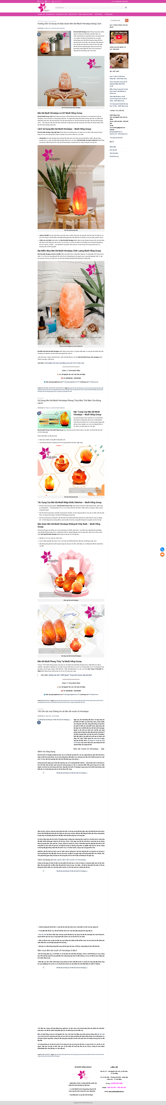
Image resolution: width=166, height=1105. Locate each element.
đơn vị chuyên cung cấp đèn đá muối (63, 391)
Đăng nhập (113, 146)
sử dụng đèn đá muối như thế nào (59, 702)
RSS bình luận (114, 153)
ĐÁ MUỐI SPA (50, 14)
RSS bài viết (113, 150)
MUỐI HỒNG (98, 14)
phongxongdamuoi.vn (71, 382)
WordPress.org (114, 156)
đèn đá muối (44, 1056)
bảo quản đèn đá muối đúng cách (76, 388)
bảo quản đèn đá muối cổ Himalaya (69, 859)
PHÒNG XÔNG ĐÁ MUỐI (85, 14)
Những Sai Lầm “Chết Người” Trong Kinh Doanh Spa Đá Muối (70, 675)
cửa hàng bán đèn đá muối (57, 389)
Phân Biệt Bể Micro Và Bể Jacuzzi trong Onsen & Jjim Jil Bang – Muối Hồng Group (118, 98)
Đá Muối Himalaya (60, 28)
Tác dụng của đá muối (116, 137)
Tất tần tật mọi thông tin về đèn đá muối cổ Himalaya (63, 711)
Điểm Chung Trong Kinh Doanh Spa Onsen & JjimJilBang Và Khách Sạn (119, 91)
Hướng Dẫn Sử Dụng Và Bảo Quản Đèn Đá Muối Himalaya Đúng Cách (69, 23)
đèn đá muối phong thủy (48, 391)
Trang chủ (41, 14)
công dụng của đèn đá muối (44, 389)
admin (57, 716)
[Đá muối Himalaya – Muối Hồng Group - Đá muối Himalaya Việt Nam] (45, 7)
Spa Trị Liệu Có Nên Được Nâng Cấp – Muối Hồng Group (118, 77)
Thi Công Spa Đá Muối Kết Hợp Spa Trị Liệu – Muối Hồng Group (119, 105)
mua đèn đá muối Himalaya (89, 389)
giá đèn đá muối (91, 1054)
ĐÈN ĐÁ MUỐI (72, 14)
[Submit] (125, 7)
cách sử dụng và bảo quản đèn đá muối (93, 388)
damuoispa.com (122, 134)
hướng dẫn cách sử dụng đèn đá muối (74, 389)
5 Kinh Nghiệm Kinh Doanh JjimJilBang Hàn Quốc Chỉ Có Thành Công (64, 363)
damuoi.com (94, 382)
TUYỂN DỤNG (109, 14)
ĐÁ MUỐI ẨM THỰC (61, 14)
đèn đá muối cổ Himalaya (53, 1056)
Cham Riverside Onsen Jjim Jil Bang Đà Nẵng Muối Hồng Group (118, 84)
